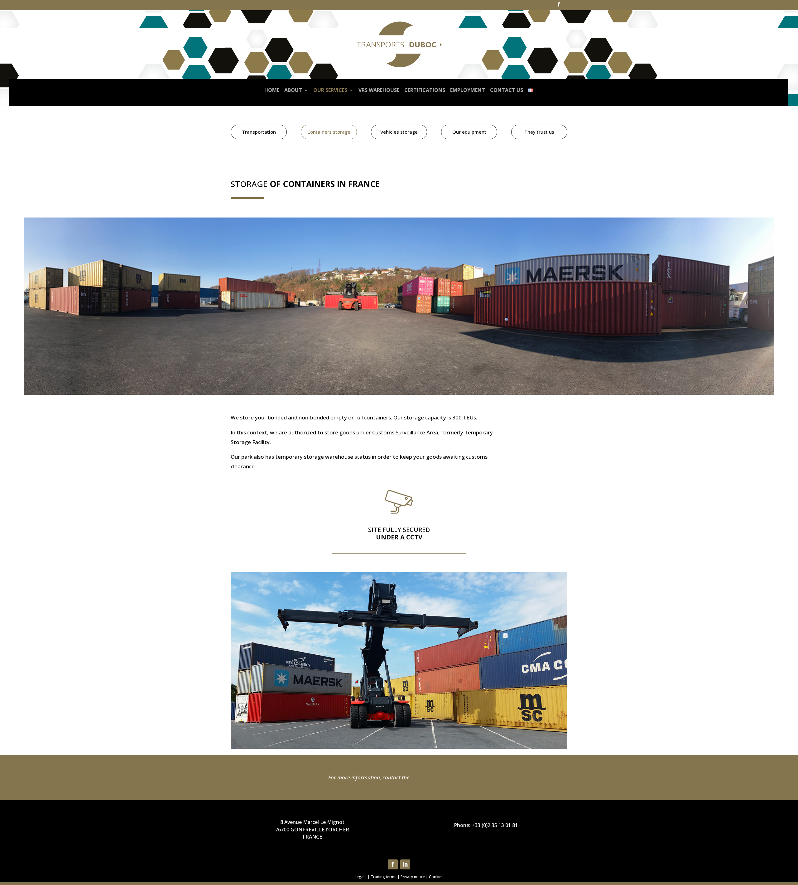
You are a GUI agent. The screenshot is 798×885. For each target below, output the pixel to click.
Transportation (259, 132)
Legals (361, 876)
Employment (467, 90)
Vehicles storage (399, 132)
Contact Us (506, 90)
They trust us (539, 132)
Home (271, 90)
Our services (330, 90)
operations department (439, 777)
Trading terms (384, 876)
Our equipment (469, 132)
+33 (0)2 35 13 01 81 (495, 825)
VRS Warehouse (378, 90)
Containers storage (328, 132)
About (293, 90)
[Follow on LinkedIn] (405, 864)
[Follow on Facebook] (393, 864)
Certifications (424, 90)
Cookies (436, 876)
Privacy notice (413, 876)
